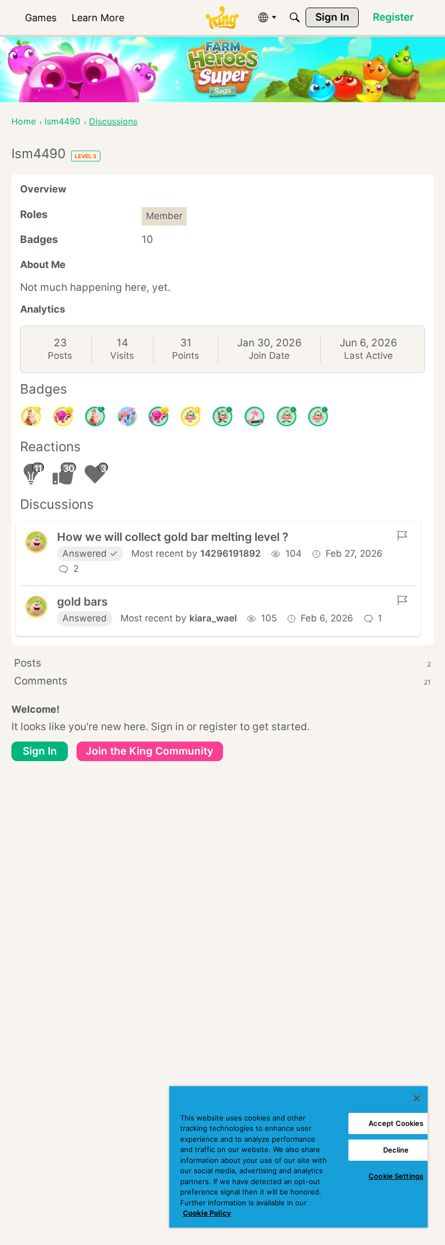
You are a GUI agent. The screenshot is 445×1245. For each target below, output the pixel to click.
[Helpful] (158, 416)
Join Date (269, 355)
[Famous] (31, 416)
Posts (60, 355)
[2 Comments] (286, 416)
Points (185, 355)
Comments (222, 681)
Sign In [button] (40, 751)
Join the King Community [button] (149, 751)
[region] (298, 1157)
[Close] (417, 1098)
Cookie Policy (207, 1213)
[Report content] (402, 535)
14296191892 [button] (230, 553)
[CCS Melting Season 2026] (127, 416)
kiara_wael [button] (213, 618)
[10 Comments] (190, 416)
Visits (122, 355)
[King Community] (222, 17)
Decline (396, 1150)
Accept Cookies (396, 1123)
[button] (36, 542)
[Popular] (95, 416)
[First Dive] (318, 416)
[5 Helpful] (63, 416)
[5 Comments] (222, 416)
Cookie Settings (395, 1176)
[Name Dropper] (254, 416)
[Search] (294, 17)
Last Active (368, 355)
